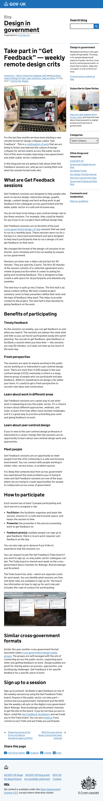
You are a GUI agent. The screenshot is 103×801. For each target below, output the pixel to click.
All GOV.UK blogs (13, 774)
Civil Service (24, 35)
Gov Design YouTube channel (83, 174)
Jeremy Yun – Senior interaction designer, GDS (25, 75)
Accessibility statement (37, 779)
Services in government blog (83, 178)
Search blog (78, 20)
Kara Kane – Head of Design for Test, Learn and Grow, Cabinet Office (33, 77)
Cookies (57, 779)
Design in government (21, 26)
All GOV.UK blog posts (37, 774)
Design (25, 81)
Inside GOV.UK (77, 161)
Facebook (34, 753)
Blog (7, 16)
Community (15, 81)
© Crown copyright (88, 792)
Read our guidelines (79, 201)
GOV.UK (56, 774)
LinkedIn (48, 753)
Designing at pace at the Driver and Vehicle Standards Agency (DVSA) (20, 735)
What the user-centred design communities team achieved (50, 735)
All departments (13, 779)
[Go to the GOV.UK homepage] (15, 4)
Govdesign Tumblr (78, 170)
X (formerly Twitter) (16, 753)
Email (58, 753)
